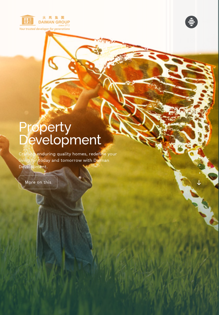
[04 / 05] (199, 165)
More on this (38, 182)
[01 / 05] (199, 142)
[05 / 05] (199, 173)
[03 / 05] (199, 157)
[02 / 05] (199, 149)
